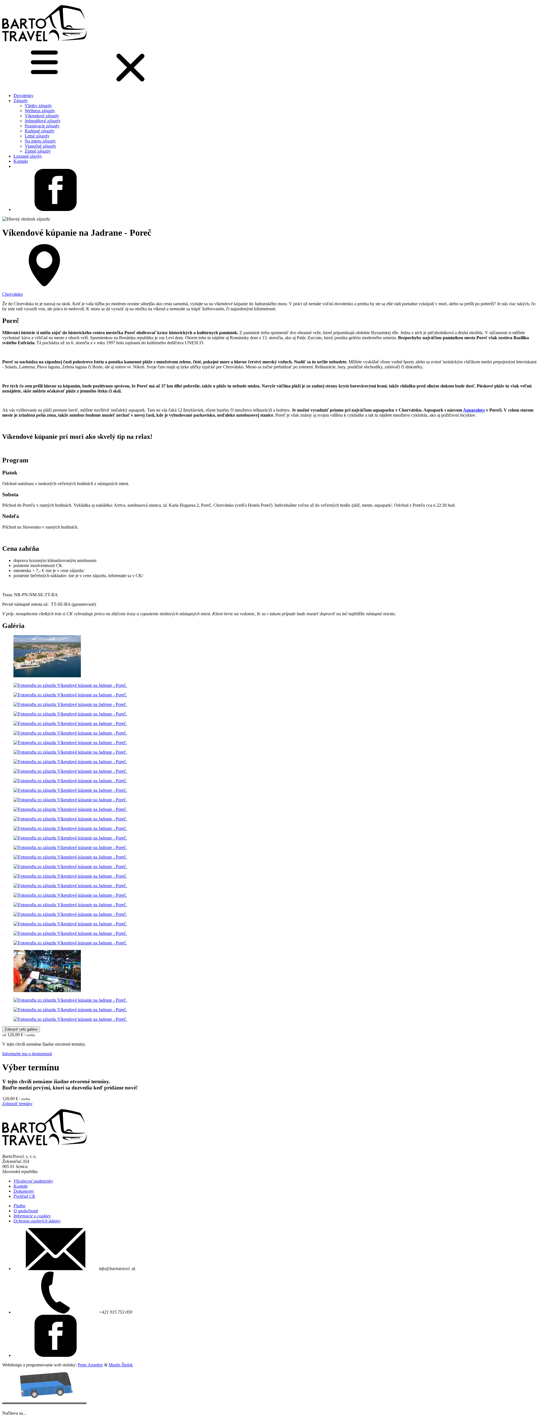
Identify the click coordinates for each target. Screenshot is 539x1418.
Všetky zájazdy (38, 105)
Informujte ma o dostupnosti (27, 1053)
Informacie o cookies (32, 1215)
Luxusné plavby (27, 156)
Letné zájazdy (37, 136)
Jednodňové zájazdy (43, 120)
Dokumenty (23, 1191)
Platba (19, 1205)
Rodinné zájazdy (39, 131)
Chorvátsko (12, 294)
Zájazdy (20, 100)
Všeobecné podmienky (33, 1181)
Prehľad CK (24, 1196)
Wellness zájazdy (40, 110)
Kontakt (20, 161)
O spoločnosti (25, 1210)
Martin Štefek (121, 1364)
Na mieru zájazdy (40, 141)
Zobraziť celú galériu (21, 1029)
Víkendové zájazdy (42, 115)
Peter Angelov (90, 1364)
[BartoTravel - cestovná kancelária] (44, 42)
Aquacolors (474, 410)
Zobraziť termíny (17, 1103)
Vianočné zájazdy (40, 146)
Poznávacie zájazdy (42, 125)
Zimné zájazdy (38, 151)
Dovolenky (23, 95)
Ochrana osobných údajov (37, 1221)
